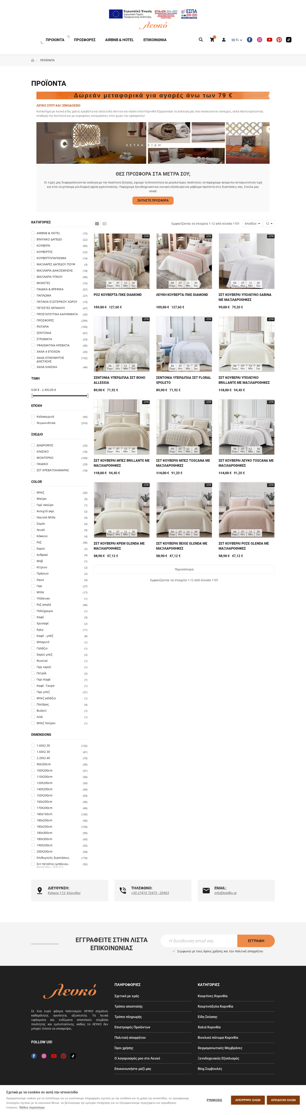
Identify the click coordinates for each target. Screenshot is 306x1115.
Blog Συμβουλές (210, 1069)
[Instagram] (259, 40)
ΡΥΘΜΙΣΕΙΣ (214, 1100)
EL (237, 40)
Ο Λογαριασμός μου (221, 39)
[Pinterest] (279, 39)
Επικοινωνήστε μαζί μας (132, 1069)
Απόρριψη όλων (248, 1100)
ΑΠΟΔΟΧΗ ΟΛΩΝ (283, 1100)
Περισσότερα (184, 569)
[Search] (201, 39)
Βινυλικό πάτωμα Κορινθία (218, 1038)
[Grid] (97, 223)
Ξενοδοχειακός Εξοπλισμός (218, 1058)
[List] (104, 223)
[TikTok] (288, 39)
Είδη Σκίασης (207, 1017)
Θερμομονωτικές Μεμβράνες (220, 1048)
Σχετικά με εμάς (126, 996)
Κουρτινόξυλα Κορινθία (215, 1006)
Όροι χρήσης (123, 1048)
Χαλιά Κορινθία (209, 1027)
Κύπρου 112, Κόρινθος (64, 893)
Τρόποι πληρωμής (128, 1017)
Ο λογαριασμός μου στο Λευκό (137, 1058)
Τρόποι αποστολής (128, 1006)
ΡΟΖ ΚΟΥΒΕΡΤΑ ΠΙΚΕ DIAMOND (118, 295)
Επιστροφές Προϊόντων (132, 1027)
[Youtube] (269, 39)
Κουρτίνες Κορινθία (213, 996)
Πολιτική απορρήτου (130, 1038)
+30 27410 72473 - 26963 (150, 893)
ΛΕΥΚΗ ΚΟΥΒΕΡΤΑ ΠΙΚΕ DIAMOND (182, 295)
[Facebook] (249, 39)
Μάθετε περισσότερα (32, 1107)
